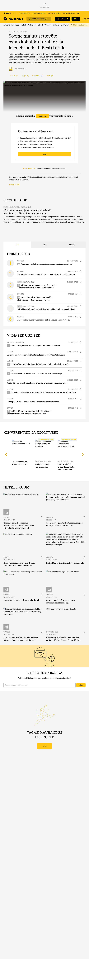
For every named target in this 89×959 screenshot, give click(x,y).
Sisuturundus (66, 25)
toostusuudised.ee (69, 13)
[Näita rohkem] (78, 13)
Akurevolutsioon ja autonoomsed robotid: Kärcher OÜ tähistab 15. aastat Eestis (27, 212)
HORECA (12, 32)
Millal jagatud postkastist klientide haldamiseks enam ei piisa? (46, 309)
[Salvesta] (80, 261)
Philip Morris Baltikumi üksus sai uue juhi (65, 563)
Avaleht (6, 25)
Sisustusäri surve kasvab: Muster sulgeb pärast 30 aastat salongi (46, 274)
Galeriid (56, 25)
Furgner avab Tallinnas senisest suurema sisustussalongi (46, 264)
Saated (10, 408)
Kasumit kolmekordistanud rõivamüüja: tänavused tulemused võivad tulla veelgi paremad (18, 525)
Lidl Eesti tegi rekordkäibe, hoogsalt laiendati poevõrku (35, 345)
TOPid (23, 25)
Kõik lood (15, 25)
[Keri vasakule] (6, 454)
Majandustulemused (15, 342)
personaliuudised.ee (39, 13)
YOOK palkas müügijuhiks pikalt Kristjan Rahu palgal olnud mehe (40, 364)
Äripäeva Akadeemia (43, 461)
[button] (39, 685)
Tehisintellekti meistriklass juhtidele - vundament (66, 467)
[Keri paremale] (83, 454)
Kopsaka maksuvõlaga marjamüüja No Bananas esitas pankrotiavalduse (43, 392)
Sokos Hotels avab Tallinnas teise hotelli (21, 600)
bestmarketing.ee (24, 13)
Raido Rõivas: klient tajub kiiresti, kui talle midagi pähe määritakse (37, 383)
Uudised (20, 261)
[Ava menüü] (14, 13)
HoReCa (12, 184)
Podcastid (31, 25)
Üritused (47, 25)
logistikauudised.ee (54, 13)
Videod (40, 25)
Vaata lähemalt (29, 168)
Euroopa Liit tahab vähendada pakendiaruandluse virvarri (43, 320)
